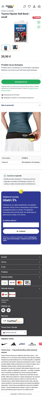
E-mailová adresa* (9, 220)
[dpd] (4, 294)
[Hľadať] (24, 6)
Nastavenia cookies (3, 301)
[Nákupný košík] (39, 6)
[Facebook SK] (3, 310)
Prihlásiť (22, 231)
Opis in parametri (7, 105)
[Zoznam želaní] (29, 6)
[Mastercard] (19, 282)
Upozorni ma (22, 82)
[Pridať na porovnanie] (39, 27)
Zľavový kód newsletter (13, 238)
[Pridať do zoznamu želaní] (39, 22)
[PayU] (4, 282)
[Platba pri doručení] (27, 282)
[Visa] (12, 282)
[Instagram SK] (9, 310)
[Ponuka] (2, 6)
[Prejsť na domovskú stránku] (10, 6)
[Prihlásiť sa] (34, 6)
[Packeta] (12, 294)
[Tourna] (37, 17)
